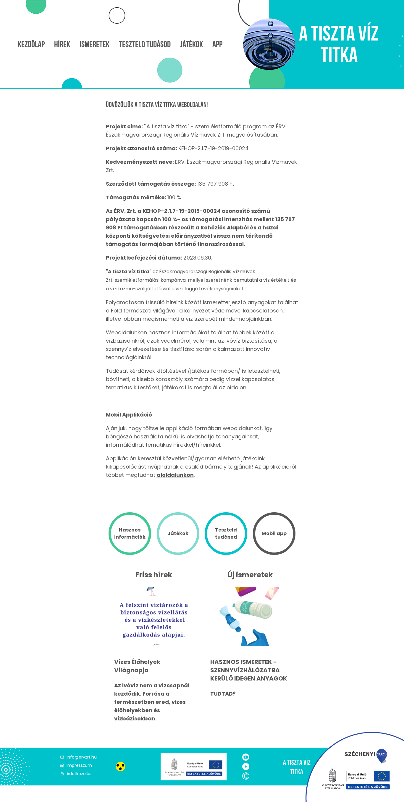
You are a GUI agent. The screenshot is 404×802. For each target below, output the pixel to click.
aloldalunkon (175, 475)
